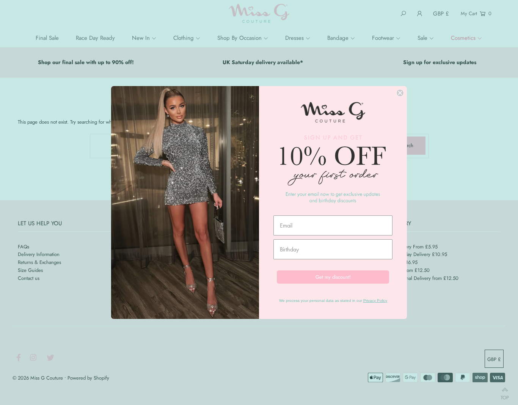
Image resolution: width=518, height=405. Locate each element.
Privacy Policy (375, 300)
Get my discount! (333, 277)
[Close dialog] (400, 93)
